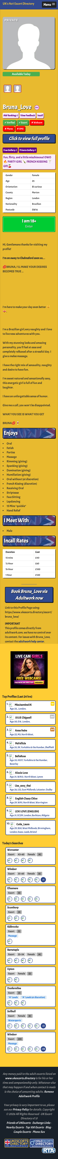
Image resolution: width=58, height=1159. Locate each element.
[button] (49, 5)
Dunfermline (14, 988)
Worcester (13, 849)
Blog (48, 1127)
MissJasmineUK (23, 704)
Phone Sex (38, 1132)
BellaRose (20, 756)
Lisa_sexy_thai (23, 785)
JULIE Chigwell (23, 717)
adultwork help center (31, 641)
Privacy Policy (21, 1109)
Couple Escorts (22, 1132)
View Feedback (27, 115)
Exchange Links (41, 1123)
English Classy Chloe (26, 798)
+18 (43, 1049)
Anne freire (21, 730)
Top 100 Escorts (35, 1127)
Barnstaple (13, 949)
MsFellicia (20, 743)
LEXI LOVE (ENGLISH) (27, 811)
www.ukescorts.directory (20, 1078)
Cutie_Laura (22, 824)
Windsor (12, 869)
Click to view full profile (29, 138)
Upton (10, 969)
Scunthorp (13, 907)
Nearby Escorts (15, 1127)
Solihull (11, 1011)
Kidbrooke (13, 926)
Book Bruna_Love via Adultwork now (29, 594)
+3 (43, 1025)
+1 (43, 879)
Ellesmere (12, 888)
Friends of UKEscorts (18, 1123)
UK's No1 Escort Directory (18, 4)
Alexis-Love (21, 772)
